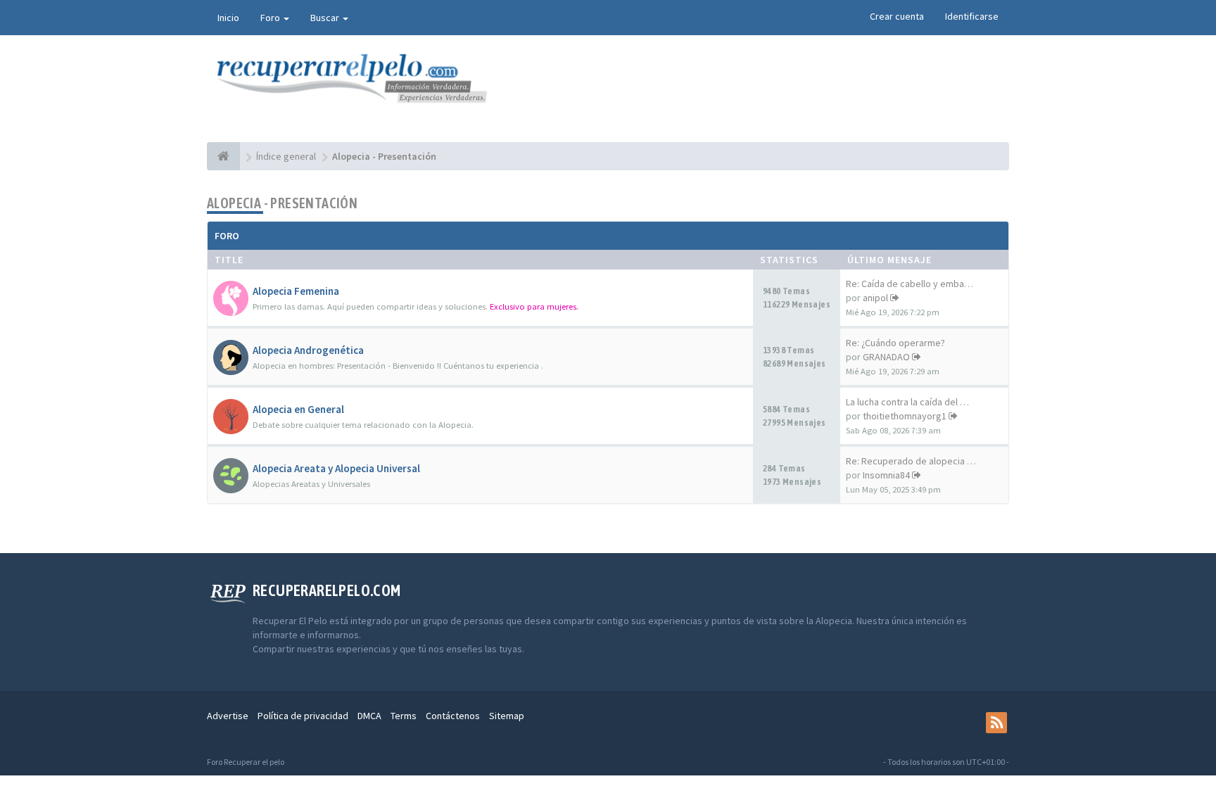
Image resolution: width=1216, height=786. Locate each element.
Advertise (227, 715)
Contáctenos (453, 715)
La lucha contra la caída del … (907, 401)
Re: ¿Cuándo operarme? (895, 342)
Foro (271, 17)
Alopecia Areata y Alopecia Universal (336, 468)
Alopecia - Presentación (282, 203)
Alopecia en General (298, 409)
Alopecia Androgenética (308, 350)
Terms (404, 715)
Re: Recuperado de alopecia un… (916, 461)
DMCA (369, 715)
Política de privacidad (303, 715)
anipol (875, 297)
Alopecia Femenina (296, 291)
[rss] (996, 722)
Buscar (325, 17)
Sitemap (506, 715)
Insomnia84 (886, 475)
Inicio (228, 17)
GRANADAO (886, 356)
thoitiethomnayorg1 (904, 416)
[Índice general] (223, 156)
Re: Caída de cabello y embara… (914, 283)
